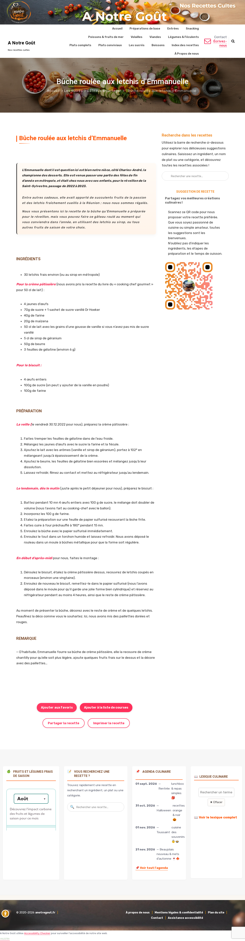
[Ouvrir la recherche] (233, 41)
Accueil (117, 28)
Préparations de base (145, 28)
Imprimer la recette (108, 723)
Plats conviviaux (110, 45)
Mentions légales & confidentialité (179, 912)
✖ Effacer (216, 802)
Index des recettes (185, 45)
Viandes (155, 37)
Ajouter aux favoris (57, 707)
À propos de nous (138, 912)
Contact (157, 918)
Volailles (136, 37)
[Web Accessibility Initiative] (6, 913)
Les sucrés (137, 45)
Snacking (192, 28)
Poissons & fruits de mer (106, 37)
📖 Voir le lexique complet (215, 817)
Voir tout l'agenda (152, 868)
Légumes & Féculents (183, 37)
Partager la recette (63, 723)
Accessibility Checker (37, 933)
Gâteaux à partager (104, 91)
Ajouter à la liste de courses (106, 707)
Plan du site (216, 912)
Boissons (158, 45)
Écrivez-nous (220, 43)
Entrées (173, 28)
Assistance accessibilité (185, 918)
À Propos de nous (187, 53)
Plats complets (80, 45)
